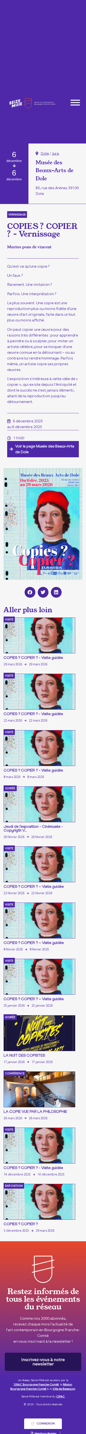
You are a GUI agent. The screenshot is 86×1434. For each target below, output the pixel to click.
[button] (30, 592)
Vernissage (17, 214)
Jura (55, 153)
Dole (45, 153)
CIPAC (60, 1396)
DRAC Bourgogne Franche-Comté (36, 1384)
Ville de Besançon (64, 1389)
